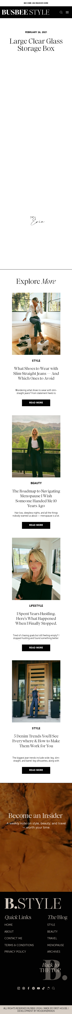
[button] (67, 12)
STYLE (36, 361)
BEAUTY (36, 483)
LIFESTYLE (36, 606)
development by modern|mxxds (36, 1011)
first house (60, 1008)
